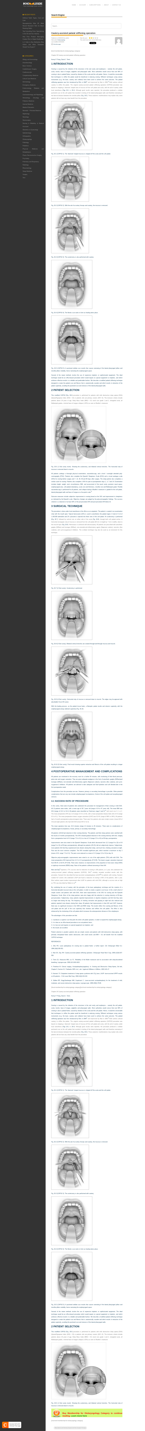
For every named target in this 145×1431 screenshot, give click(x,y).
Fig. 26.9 (65, 524)
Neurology (26, 117)
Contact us (116, 5)
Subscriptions (95, 5)
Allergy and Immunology (30, 59)
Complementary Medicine (30, 75)
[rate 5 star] (97, 38)
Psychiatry (26, 158)
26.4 (73, 90)
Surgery (25, 174)
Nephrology (26, 114)
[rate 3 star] (94, 38)
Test (24, 177)
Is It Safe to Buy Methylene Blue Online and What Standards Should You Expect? (33, 44)
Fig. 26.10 (80, 709)
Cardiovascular (27, 72)
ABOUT (106, 5)
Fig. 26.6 (69, 395)
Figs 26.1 (66, 90)
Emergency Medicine (29, 85)
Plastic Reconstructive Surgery (32, 155)
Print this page (57, 44)
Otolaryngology (27, 139)
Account (82, 5)
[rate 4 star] (95, 38)
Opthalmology (27, 133)
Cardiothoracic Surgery (30, 69)
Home (74, 5)
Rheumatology (27, 168)
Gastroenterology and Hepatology (33, 94)
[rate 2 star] (92, 38)
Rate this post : (84, 38)
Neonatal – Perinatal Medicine (32, 110)
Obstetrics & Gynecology (30, 130)
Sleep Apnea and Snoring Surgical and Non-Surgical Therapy (70, 1427)
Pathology (26, 142)
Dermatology (26, 82)
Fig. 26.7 (54, 519)
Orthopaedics (27, 136)
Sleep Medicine (27, 171)
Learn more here (79, 1416)
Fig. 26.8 (96, 519)
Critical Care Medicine (29, 78)
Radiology (26, 165)
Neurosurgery (27, 120)
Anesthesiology (27, 62)
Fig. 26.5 (84, 95)
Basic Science (27, 66)
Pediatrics (26, 145)
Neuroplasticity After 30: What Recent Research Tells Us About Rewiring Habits (33, 26)
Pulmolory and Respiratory (31, 161)
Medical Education (28, 107)
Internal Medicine (28, 104)
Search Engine (58, 15)
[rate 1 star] (90, 38)
